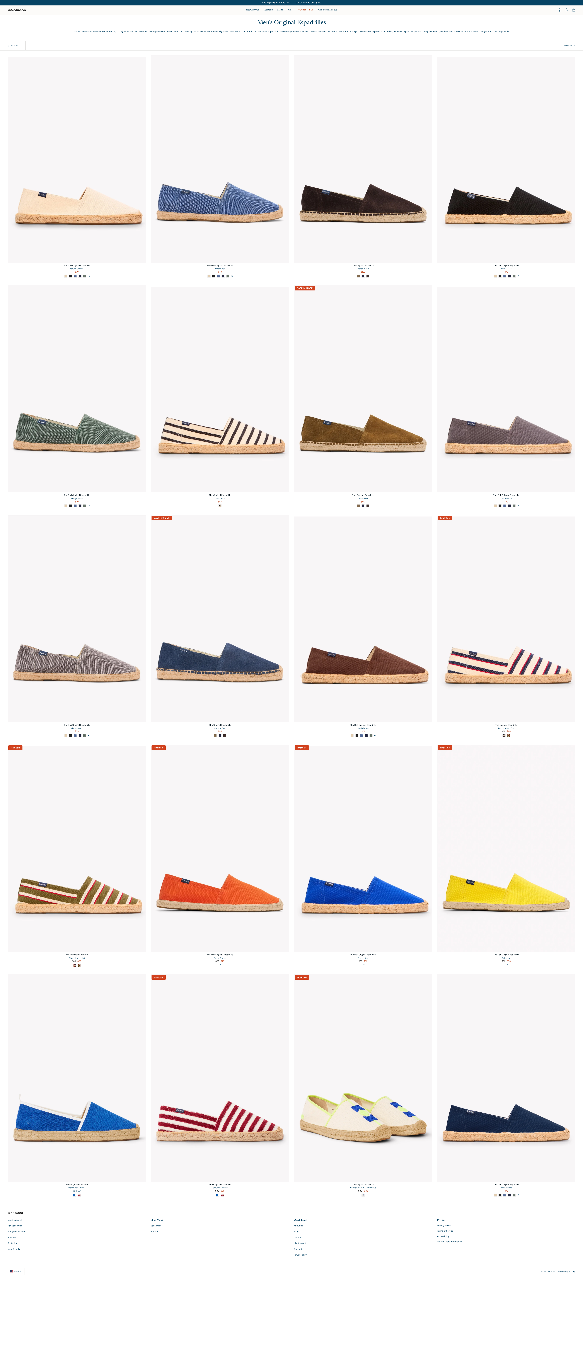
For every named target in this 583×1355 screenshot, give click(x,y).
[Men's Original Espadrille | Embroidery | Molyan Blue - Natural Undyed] (363, 1078)
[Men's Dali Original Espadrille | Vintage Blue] (220, 159)
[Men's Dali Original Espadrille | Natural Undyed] (77, 159)
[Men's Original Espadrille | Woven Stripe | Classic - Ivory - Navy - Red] (506, 618)
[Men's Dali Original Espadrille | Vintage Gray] (77, 618)
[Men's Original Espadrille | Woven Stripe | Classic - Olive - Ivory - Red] (77, 848)
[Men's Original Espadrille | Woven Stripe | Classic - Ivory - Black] (220, 388)
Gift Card (298, 1237)
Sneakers (12, 1237)
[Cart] (573, 10)
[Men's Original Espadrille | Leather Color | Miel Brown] (363, 388)
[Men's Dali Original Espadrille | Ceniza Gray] (506, 388)
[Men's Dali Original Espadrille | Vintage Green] (77, 388)
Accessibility (443, 1236)
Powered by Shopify (566, 1271)
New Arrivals (14, 1249)
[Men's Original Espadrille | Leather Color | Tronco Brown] (363, 159)
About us (298, 1225)
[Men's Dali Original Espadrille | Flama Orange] (220, 848)
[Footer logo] (15, 1213)
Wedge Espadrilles (17, 1231)
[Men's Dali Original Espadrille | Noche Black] (506, 159)
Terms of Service (445, 1230)
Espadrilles (156, 1225)
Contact (298, 1249)
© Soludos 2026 (548, 1271)
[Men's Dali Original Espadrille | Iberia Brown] (363, 618)
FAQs (296, 1231)
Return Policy (300, 1254)
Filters (14, 45)
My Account (300, 1243)
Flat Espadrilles (15, 1225)
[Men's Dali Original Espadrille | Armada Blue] (506, 1078)
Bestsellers (13, 1243)
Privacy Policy (444, 1225)
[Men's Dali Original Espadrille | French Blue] (363, 848)
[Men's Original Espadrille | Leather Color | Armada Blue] (220, 618)
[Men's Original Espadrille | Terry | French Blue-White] (77, 1078)
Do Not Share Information (449, 1241)
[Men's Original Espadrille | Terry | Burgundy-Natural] (220, 1078)
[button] (268, 10)
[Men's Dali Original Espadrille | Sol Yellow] (506, 848)
